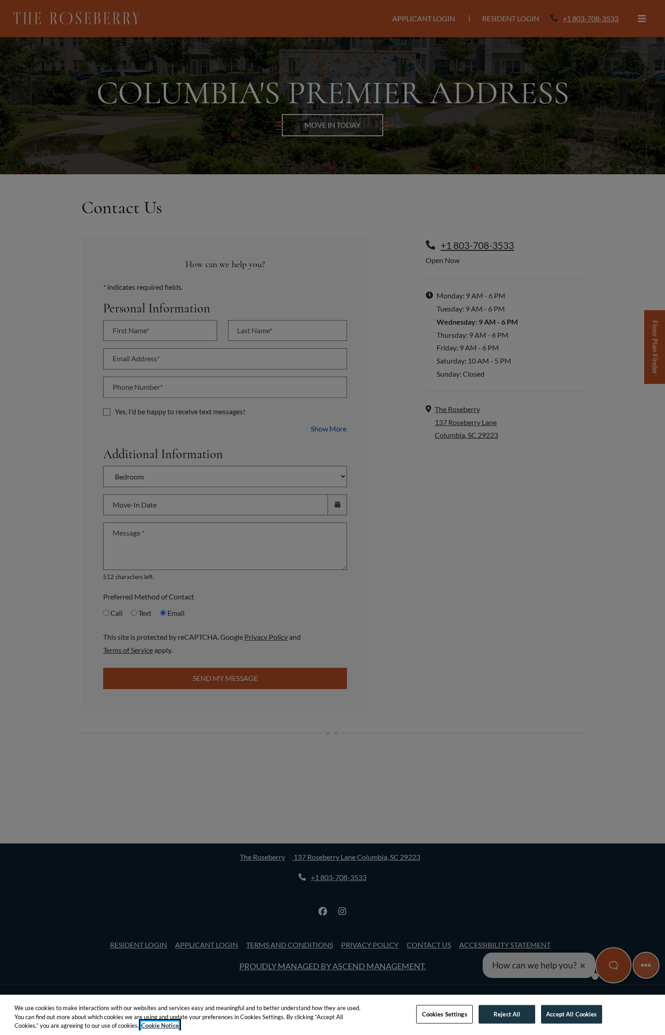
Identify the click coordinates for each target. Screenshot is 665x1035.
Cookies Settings (444, 1013)
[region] (332, 1015)
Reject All (507, 1013)
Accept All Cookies (571, 1013)
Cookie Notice (160, 1025)
